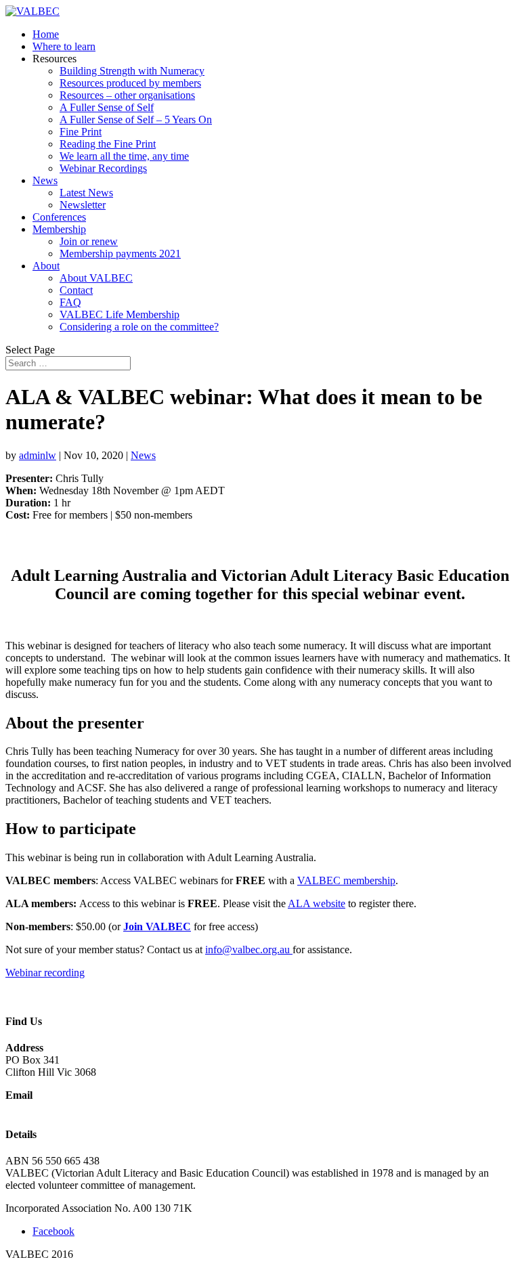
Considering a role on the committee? (139, 326)
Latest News (86, 192)
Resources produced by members (130, 83)
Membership (59, 229)
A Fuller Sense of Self (107, 107)
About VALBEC (96, 278)
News (45, 180)
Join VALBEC (157, 926)
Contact (76, 290)
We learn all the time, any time (124, 156)
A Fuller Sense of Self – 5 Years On (136, 119)
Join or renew (89, 241)
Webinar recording (45, 972)
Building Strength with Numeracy (132, 71)
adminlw (37, 455)
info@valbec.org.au (248, 949)
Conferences (59, 217)
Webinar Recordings (103, 168)
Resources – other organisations (127, 95)
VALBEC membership (346, 880)
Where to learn (63, 46)
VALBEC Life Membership (119, 314)
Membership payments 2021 (120, 253)
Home (45, 34)
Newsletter (83, 205)
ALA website (316, 903)
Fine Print (81, 131)
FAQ (70, 302)
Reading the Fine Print (108, 144)
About (46, 265)
